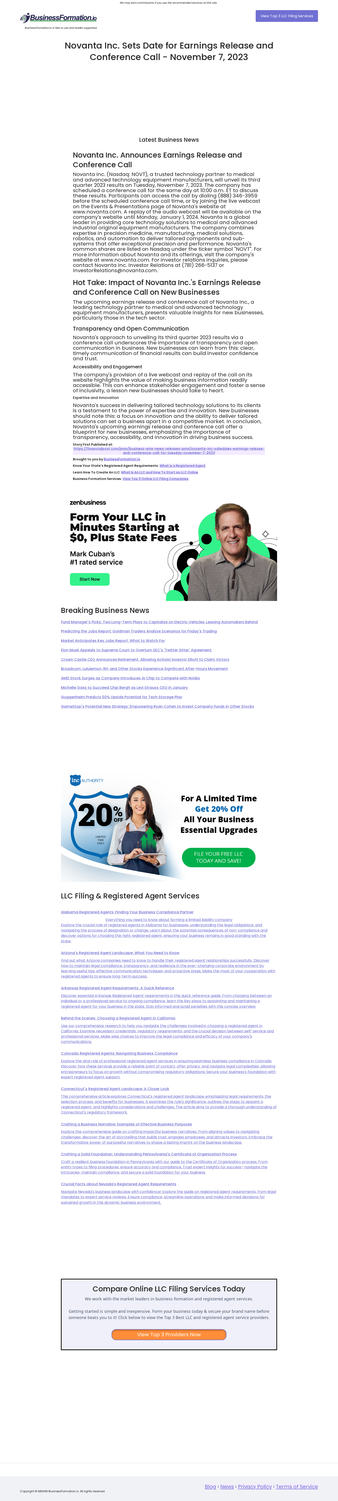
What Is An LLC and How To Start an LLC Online (159, 472)
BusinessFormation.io (122, 459)
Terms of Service (297, 1486)
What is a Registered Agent (182, 466)
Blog (210, 1486)
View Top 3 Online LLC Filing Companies (155, 479)
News (227, 1486)
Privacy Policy (255, 1486)
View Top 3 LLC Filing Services (287, 16)
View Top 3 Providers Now (169, 1334)
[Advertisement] (169, 97)
